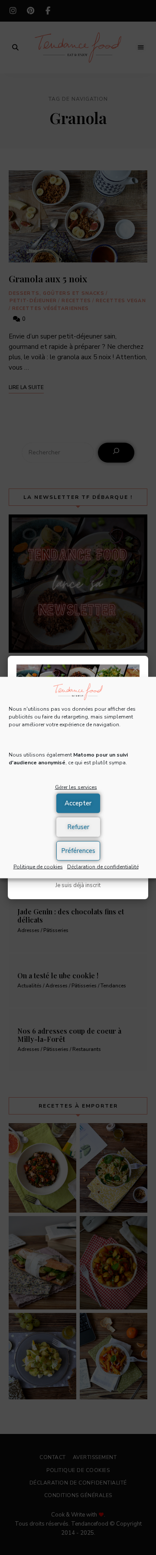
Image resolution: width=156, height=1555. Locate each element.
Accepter (78, 803)
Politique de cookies (38, 866)
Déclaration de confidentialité (103, 866)
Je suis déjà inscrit (78, 885)
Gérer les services (76, 787)
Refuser (78, 827)
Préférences (78, 850)
